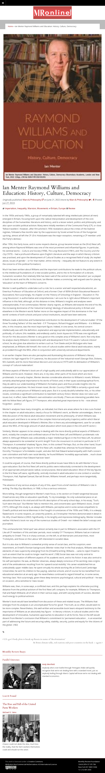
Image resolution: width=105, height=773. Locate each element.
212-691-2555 (86, 770)
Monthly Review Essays (14, 651)
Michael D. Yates (9, 712)
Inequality (22, 208)
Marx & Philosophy (79, 199)
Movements (42, 208)
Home (10, 26)
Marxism (32, 208)
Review (72, 208)
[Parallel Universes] (22, 676)
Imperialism (10, 208)
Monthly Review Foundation (89, 761)
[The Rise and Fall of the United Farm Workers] (21, 728)
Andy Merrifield (48, 664)
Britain (54, 208)
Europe (62, 208)
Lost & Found (9, 696)
